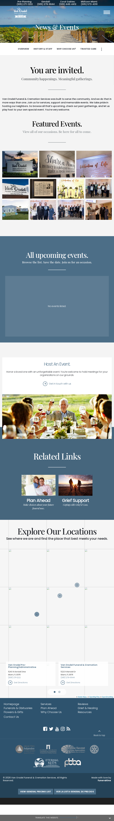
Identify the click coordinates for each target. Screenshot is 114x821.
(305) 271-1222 (25, 4)
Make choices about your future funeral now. (38, 506)
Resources (85, 712)
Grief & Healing (88, 708)
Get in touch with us (60, 384)
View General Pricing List (35, 791)
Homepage (11, 704)
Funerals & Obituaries (18, 708)
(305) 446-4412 (67, 4)
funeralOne (104, 780)
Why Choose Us (51, 712)
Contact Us (11, 717)
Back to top (99, 735)
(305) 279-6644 (46, 4)
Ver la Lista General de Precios (75, 791)
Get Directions (21, 682)
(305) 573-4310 (89, 4)
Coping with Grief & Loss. (75, 504)
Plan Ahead (38, 500)
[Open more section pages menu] (101, 49)
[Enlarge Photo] (20, 164)
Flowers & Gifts (13, 712)
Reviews (83, 704)
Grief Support (75, 500)
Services (46, 704)
